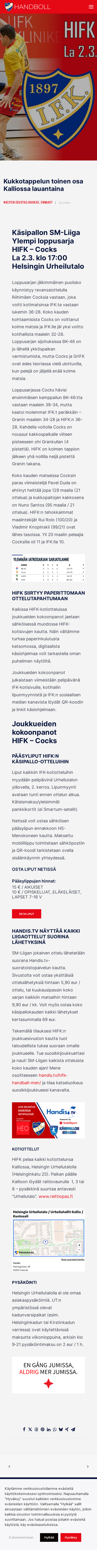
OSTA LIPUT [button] (26, 914)
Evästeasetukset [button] (21, 1537)
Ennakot (46, 203)
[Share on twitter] (30, 1429)
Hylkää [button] (49, 1537)
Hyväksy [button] (71, 1537)
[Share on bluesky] (61, 1429)
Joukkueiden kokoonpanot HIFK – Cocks (34, 732)
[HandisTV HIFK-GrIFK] (48, 568)
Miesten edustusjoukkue (21, 203)
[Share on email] (73, 1429)
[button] (91, 7)
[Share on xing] (67, 1429)
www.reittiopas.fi (56, 1196)
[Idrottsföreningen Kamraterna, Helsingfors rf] (28, 6)
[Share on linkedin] (48, 1429)
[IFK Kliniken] (48, 1375)
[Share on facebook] (24, 1429)
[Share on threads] (36, 1429)
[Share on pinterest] (42, 1429)
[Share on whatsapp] (54, 1429)
